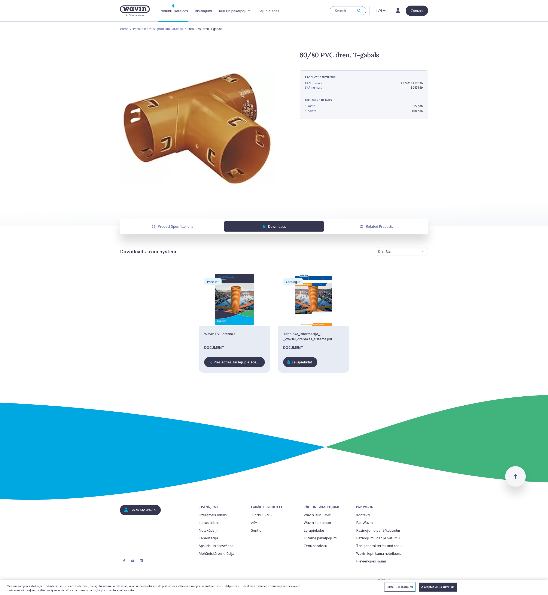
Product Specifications (175, 226)
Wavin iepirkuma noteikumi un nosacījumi (380, 553)
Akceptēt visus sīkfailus (437, 587)
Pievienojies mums (371, 561)
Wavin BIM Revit (317, 515)
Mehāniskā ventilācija (216, 553)
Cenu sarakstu (315, 545)
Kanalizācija (208, 538)
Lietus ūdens (209, 522)
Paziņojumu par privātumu (378, 538)
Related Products (379, 226)
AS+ (254, 522)
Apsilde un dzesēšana (216, 545)
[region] (274, 587)
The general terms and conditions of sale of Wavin (380, 545)
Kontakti (363, 515)
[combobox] (348, 10)
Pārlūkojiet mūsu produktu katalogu (158, 29)
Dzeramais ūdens (213, 515)
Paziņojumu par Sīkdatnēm (378, 530)
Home (124, 29)
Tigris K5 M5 (261, 515)
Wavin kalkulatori (318, 522)
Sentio (256, 530)
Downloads (277, 226)
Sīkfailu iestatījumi (400, 587)
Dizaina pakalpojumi (320, 538)
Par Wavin (364, 522)
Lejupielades (314, 530)
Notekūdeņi (208, 530)
